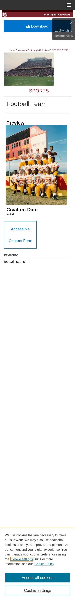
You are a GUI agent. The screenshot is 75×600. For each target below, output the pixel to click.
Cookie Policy (44, 564)
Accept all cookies (37, 577)
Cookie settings (22, 559)
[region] (37, 564)
